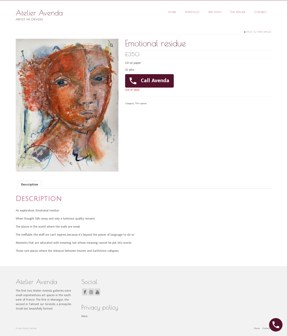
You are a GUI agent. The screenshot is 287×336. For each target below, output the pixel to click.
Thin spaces (264, 31)
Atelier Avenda (39, 13)
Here (84, 316)
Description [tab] (29, 184)
